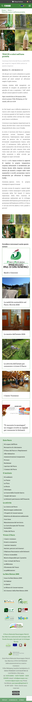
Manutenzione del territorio (13, 522)
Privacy (6, 460)
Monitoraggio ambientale (13, 510)
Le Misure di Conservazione (13, 587)
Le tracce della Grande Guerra (14, 493)
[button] (28, 1)
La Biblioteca (8, 564)
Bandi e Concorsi (11, 273)
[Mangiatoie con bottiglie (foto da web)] (16, 226)
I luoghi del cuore (10, 496)
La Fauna (7, 480)
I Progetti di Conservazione (13, 513)
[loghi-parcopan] (22, 6)
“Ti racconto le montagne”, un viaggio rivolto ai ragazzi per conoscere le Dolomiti (16, 427)
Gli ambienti (8, 477)
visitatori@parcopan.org (13, 681)
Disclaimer (7, 463)
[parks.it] (9, 601)
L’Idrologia (7, 490)
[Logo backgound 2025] (7, 6)
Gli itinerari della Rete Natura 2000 (16, 591)
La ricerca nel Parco (10, 507)
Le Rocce (7, 486)
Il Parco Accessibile (10, 555)
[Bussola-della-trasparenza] (9, 610)
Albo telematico (9, 454)
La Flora (7, 483)
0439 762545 (19, 676)
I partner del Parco (10, 466)
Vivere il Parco (9, 535)
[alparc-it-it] (23, 601)
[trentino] (23, 618)
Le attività (7, 503)
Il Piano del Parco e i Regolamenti (15, 450)
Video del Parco (9, 531)
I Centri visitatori (10, 539)
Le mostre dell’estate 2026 (14, 334)
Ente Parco (7, 440)
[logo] (9, 618)
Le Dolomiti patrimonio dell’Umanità (16, 499)
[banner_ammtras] (23, 610)
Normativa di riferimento (13, 447)
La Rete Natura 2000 (11, 574)
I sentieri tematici (10, 545)
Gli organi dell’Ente (10, 444)
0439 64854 (10, 676)
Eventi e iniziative (10, 542)
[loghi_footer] (16, 645)
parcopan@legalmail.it (20, 683)
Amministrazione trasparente (14, 457)
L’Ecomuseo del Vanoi (11, 567)
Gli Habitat (7, 581)
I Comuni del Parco (10, 469)
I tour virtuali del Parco (12, 561)
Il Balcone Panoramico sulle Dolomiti (16, 551)
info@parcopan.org (20, 678)
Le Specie (7, 584)
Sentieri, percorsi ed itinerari (14, 548)
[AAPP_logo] (16, 626)
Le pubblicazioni (9, 570)
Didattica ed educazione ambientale (16, 516)
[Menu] (29, 6)
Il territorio (7, 473)
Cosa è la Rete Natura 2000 (13, 578)
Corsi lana (7, 519)
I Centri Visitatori (11, 396)
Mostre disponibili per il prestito (15, 558)
